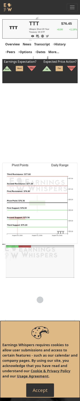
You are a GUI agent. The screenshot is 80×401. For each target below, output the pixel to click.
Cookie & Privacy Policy (50, 371)
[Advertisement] (40, 123)
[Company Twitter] (46, 35)
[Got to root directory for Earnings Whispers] (7, 7)
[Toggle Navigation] (72, 7)
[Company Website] (41, 35)
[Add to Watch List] (31, 35)
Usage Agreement (33, 376)
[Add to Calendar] (36, 35)
